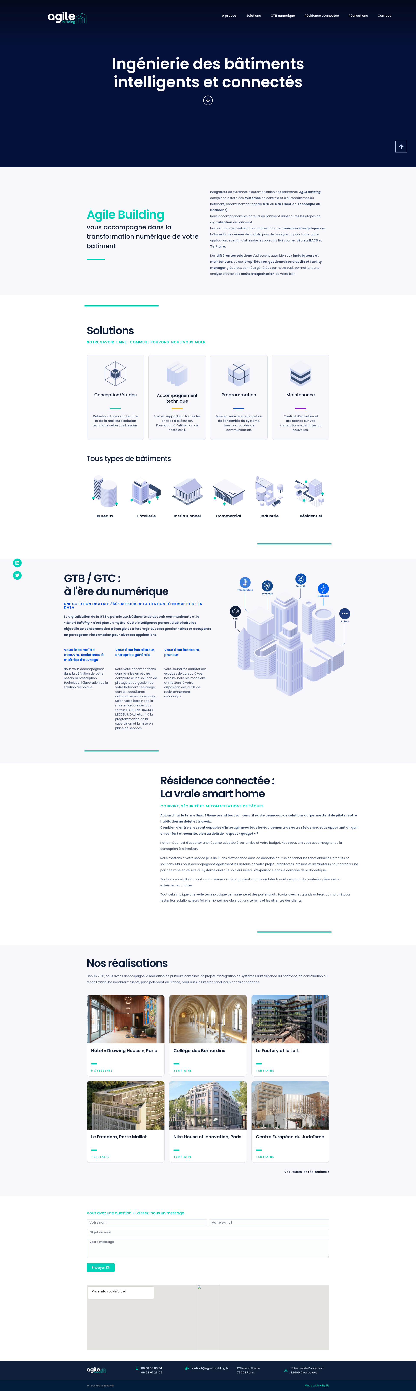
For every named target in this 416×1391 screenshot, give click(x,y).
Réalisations (358, 15)
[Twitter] (17, 575)
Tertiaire (183, 1071)
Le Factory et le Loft (277, 1051)
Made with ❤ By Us (317, 1385)
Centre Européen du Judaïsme (290, 1137)
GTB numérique (283, 15)
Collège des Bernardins (199, 1051)
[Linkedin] (17, 563)
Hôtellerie (101, 1071)
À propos (229, 15)
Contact (384, 15)
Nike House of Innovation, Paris (207, 1137)
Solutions (253, 15)
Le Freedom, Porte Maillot (119, 1137)
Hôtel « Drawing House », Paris (124, 1051)
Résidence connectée (322, 15)
